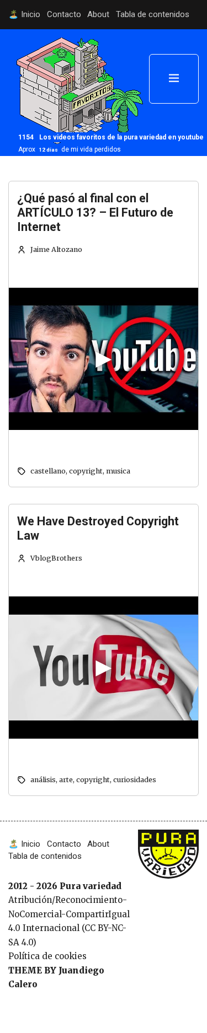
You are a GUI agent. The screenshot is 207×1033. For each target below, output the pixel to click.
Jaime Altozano (56, 249)
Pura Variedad (165, 848)
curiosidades (134, 780)
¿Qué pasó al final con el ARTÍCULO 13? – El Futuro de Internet (95, 212)
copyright (86, 471)
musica (118, 471)
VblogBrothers (56, 558)
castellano (48, 471)
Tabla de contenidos (152, 14)
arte (66, 780)
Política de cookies (47, 956)
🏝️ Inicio (24, 14)
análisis (43, 780)
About (98, 14)
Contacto (64, 14)
